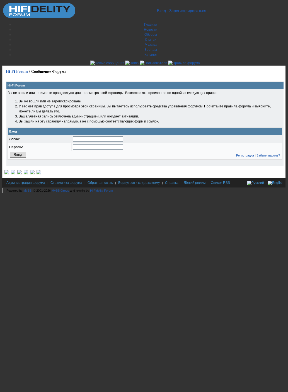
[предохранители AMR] (6, 173)
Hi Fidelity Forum (101, 190)
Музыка (151, 45)
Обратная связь (100, 183)
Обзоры (150, 35)
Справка (171, 183)
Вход (161, 10)
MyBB (27, 190)
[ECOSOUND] (26, 173)
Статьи (150, 40)
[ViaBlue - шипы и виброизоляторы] (32, 173)
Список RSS (220, 183)
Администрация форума (25, 183)
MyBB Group (60, 190)
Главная (150, 25)
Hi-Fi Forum (17, 71)
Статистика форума (66, 183)
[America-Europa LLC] (13, 173)
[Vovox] (39, 173)
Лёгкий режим (194, 183)
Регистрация (245, 155)
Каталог (150, 55)
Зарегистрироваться (187, 10)
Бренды (150, 50)
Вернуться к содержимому (139, 183)
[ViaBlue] (19, 173)
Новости (150, 30)
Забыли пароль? (268, 155)
